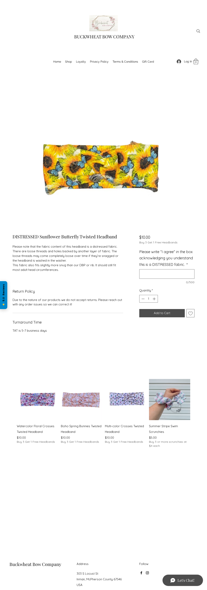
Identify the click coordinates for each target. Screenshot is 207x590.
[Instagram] (147, 573)
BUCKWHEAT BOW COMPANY (104, 37)
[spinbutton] (148, 299)
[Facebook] (141, 573)
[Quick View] (37, 399)
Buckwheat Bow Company (35, 564)
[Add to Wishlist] (190, 313)
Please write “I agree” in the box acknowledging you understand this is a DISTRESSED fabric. (166, 258)
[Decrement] (142, 299)
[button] (195, 61)
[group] (103, 413)
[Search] (198, 31)
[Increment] (154, 299)
